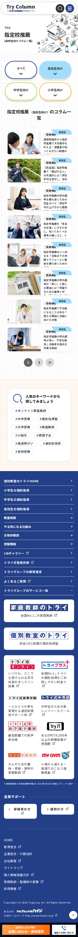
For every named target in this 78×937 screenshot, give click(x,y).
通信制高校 (53, 443)
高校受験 (24, 451)
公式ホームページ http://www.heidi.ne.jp (29, 915)
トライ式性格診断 (17, 562)
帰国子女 (45, 435)
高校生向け (55, 68)
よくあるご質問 (15, 581)
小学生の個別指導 (16, 490)
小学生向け (55, 90)
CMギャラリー (14, 553)
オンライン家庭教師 (32, 410)
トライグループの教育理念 (23, 572)
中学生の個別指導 (16, 499)
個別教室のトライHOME (21, 481)
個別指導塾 (50, 419)
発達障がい (26, 443)
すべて (21, 68)
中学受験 (24, 419)
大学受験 (24, 427)
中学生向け (21, 90)
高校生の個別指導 (16, 509)
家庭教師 (48, 427)
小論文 (22, 435)
